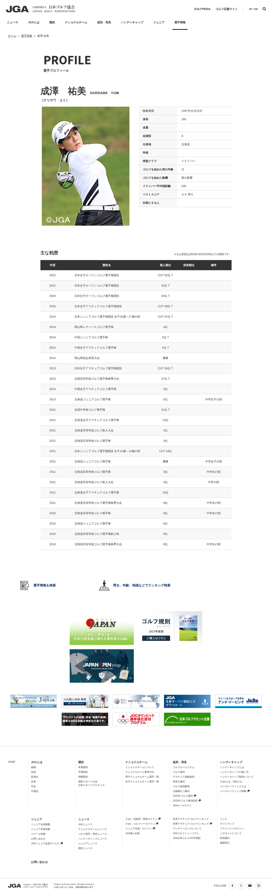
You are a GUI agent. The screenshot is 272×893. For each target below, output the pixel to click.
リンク (223, 819)
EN (256, 9)
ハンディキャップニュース (92, 838)
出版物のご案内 (181, 791)
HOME (11, 761)
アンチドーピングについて (187, 828)
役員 (33, 772)
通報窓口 (225, 842)
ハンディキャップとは (232, 767)
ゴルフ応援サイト (226, 9)
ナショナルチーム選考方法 (139, 772)
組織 (33, 767)
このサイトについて (231, 833)
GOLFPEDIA (202, 9)
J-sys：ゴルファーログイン (140, 823)
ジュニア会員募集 (40, 824)
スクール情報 (38, 834)
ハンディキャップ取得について (236, 776)
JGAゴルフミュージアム (186, 833)
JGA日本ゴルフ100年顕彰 (187, 838)
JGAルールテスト (182, 805)
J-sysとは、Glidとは (231, 781)
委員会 (34, 776)
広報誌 (34, 791)
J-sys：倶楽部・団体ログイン (141, 819)
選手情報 (26, 35)
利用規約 (225, 838)
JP (250, 9)
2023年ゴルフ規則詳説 (185, 800)
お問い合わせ (38, 838)
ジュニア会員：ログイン (138, 828)
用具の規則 (179, 781)
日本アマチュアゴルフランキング (191, 819)
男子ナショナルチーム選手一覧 (142, 776)
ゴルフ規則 (179, 772)
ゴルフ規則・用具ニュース (92, 834)
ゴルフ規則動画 (181, 786)
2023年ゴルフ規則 (183, 796)
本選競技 (83, 767)
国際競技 (83, 776)
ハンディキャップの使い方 (234, 772)
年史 (33, 786)
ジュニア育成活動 (40, 829)
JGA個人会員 (132, 833)
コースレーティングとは (233, 786)
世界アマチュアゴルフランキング (191, 823)
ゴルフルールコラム (183, 767)
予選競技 (83, 772)
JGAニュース (85, 824)
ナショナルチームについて (139, 767)
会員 (33, 781)
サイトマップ (227, 823)
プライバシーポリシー (232, 828)
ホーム (12, 35)
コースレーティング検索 (233, 791)
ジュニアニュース (87, 843)
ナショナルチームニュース (92, 829)
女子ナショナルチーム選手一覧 (142, 781)
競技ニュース (85, 848)
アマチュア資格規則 (183, 776)
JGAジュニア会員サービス (45, 843)
